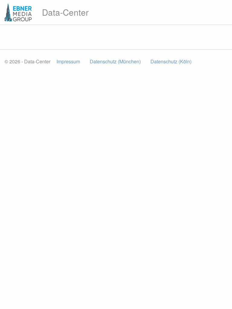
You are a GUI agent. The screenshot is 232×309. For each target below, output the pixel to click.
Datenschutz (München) (115, 61)
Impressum (68, 61)
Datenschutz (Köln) (171, 61)
